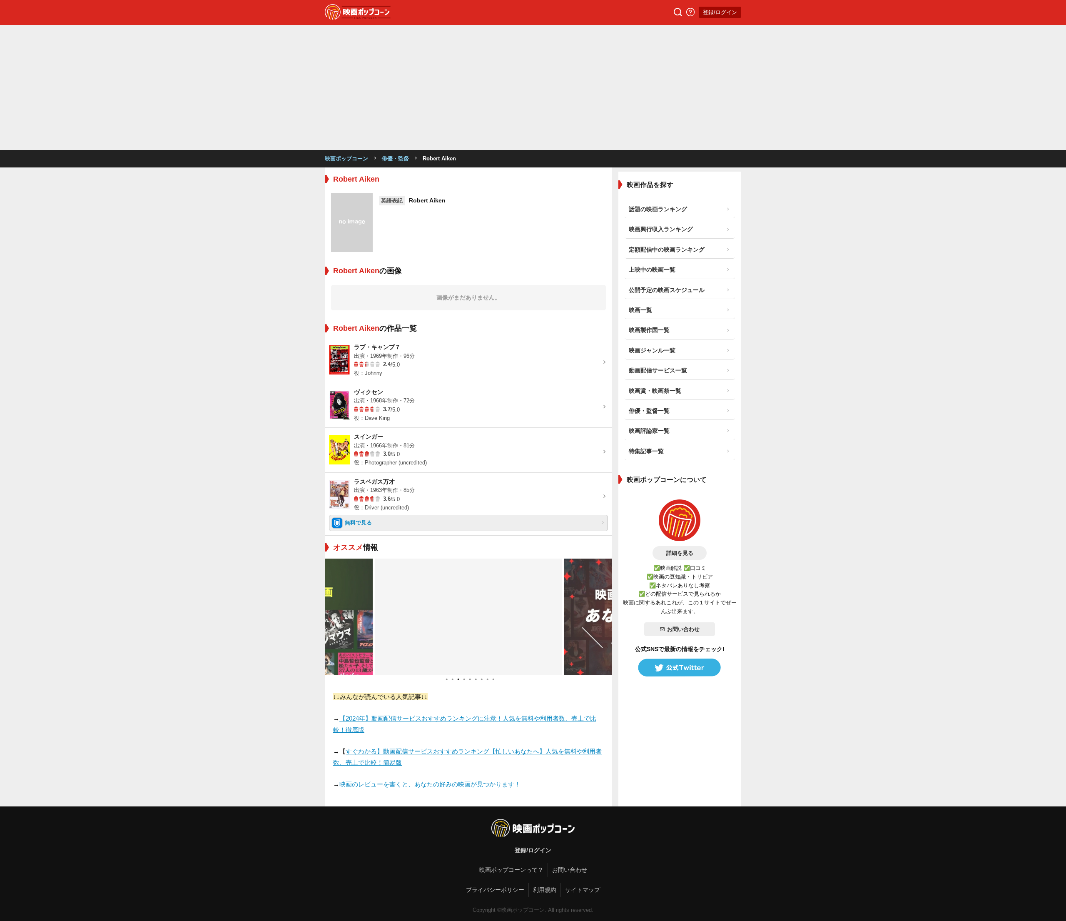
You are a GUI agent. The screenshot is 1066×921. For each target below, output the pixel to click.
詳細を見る (679, 553)
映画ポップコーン (346, 158)
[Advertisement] (533, 87)
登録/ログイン (720, 12)
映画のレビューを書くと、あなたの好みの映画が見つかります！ (430, 784)
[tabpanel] (468, 617)
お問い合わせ (683, 629)
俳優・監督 (395, 158)
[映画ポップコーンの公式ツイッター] (679, 667)
